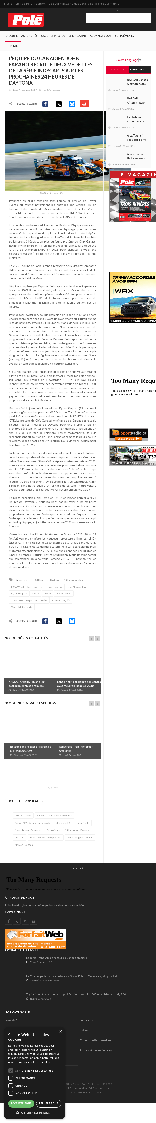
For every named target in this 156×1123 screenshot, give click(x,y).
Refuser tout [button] (48, 1103)
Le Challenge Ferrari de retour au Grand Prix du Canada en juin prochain (72, 976)
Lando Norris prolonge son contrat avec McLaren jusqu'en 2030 (78, 683)
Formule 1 (11, 1020)
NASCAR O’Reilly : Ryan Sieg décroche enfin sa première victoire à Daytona (25, 685)
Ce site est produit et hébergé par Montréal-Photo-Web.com (78, 1088)
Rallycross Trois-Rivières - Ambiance (73, 748)
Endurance (86, 1020)
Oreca (47, 593)
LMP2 (35, 593)
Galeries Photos (53, 35)
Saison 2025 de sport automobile (32, 822)
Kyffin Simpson (19, 593)
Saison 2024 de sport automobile (54, 815)
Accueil (12, 35)
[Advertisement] (79, 775)
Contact (13, 46)
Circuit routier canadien (95, 1040)
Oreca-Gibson (63, 593)
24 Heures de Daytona (47, 580)
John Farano (55, 586)
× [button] (60, 1031)
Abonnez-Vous (101, 35)
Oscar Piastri (83, 822)
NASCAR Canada (24, 844)
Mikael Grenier (23, 815)
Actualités (29, 35)
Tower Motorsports (21, 607)
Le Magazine (77, 35)
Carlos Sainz (53, 830)
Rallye (84, 1030)
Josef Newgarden (76, 586)
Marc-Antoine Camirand (28, 830)
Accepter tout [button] (21, 1103)
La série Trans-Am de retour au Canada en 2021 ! (57, 957)
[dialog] (34, 1073)
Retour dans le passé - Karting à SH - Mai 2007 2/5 (27, 748)
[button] (34, 1112)
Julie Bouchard (54, 89)
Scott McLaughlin (61, 600)
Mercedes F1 (63, 822)
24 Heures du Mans (75, 580)
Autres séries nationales (96, 1050)
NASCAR (19, 837)
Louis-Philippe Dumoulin (80, 837)
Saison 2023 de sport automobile (29, 600)
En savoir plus (41, 1062)
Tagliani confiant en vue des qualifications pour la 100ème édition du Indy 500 (76, 994)
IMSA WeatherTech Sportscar (27, 586)
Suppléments (124, 35)
